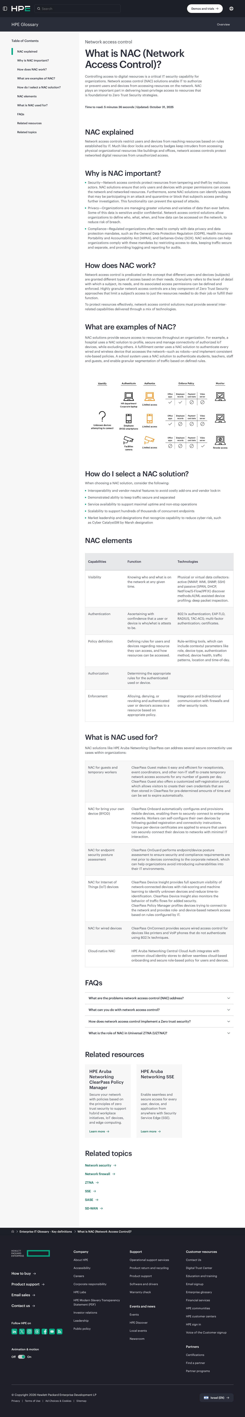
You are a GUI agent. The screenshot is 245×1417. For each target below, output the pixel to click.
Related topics (27, 132)
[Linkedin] (14, 1331)
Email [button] (20, 1295)
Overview (223, 24)
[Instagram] (29, 1331)
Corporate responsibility (90, 1284)
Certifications (195, 1355)
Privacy (15, 1400)
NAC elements (27, 96)
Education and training (201, 1276)
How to (21, 1273)
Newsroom (137, 1338)
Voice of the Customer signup (206, 1332)
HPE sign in (193, 1324)
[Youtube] (52, 1331)
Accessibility (82, 1268)
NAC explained (27, 51)
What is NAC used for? (32, 105)
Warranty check (140, 1292)
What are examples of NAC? (36, 78)
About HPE (81, 1260)
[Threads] (37, 1331)
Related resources (29, 123)
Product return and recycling (149, 1268)
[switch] (19, 1357)
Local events (138, 1330)
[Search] (39, 8)
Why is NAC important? (33, 60)
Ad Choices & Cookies (58, 1400)
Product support (141, 1276)
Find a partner (195, 1363)
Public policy (82, 1328)
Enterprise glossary (199, 1292)
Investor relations (85, 1312)
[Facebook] (44, 1331)
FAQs (20, 114)
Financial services (198, 1300)
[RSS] (59, 1331)
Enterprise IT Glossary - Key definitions (46, 1231)
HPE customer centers (201, 1316)
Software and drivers (144, 1284)
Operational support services (149, 1260)
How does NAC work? (32, 69)
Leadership (81, 1320)
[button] (5, 8)
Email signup (194, 1284)
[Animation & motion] (21, 1357)
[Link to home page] (13, 1231)
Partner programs (198, 1371)
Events (134, 1314)
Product (25, 1284)
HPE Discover (139, 1322)
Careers (79, 1276)
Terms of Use (32, 1400)
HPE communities (198, 1308)
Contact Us (193, 1260)
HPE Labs (80, 1292)
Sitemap (81, 1400)
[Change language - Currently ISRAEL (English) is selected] (231, 8)
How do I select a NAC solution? (39, 87)
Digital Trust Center (199, 1268)
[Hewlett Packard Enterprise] (20, 8)
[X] (22, 1331)
